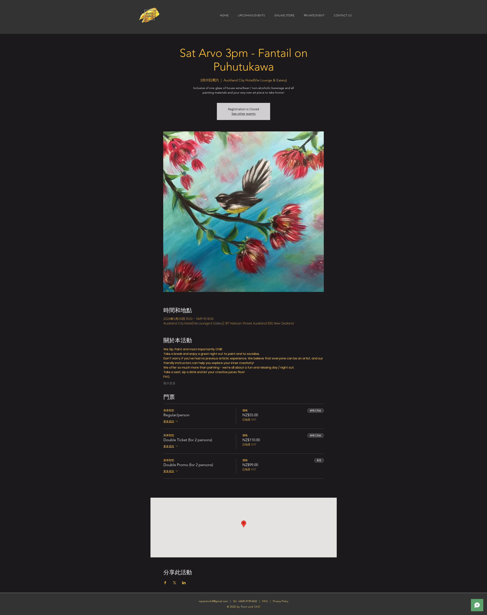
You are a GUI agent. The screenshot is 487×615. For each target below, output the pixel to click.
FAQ (265, 601)
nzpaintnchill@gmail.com (213, 601)
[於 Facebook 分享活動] (165, 582)
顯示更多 (169, 383)
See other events (244, 114)
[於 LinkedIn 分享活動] (184, 582)
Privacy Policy (280, 601)
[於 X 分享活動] (174, 582)
